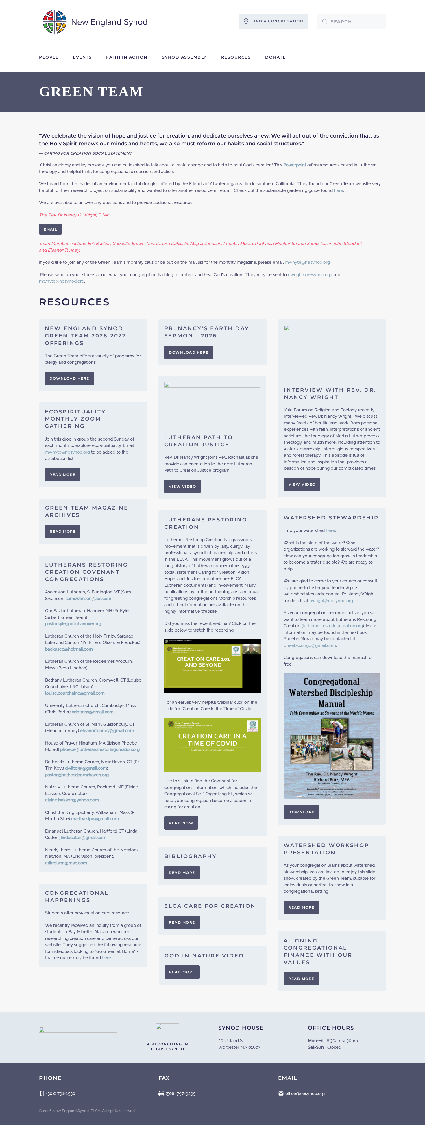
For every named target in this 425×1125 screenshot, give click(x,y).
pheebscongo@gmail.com (310, 645)
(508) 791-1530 (60, 1093)
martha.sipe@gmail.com (95, 818)
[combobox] (351, 21)
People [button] (48, 57)
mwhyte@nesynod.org (307, 262)
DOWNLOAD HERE (69, 378)
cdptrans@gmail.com (93, 711)
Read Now (181, 823)
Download (301, 812)
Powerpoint (294, 165)
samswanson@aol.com (88, 598)
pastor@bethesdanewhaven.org (77, 774)
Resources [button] (236, 57)
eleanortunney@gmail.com (107, 730)
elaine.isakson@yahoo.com (72, 800)
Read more (62, 474)
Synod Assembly (184, 57)
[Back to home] (95, 21)
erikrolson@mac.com (66, 863)
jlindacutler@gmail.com (83, 837)
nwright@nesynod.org (310, 274)
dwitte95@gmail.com (86, 768)
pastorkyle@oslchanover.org (73, 623)
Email (50, 229)
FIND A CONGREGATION (276, 21)
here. (107, 957)
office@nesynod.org (305, 1093)
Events (82, 57)
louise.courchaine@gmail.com (75, 693)
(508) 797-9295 (180, 1093)
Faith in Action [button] (126, 57)
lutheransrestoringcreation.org (333, 625)
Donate (275, 57)
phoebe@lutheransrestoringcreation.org (100, 749)
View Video (302, 484)
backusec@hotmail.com (69, 649)
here (338, 190)
